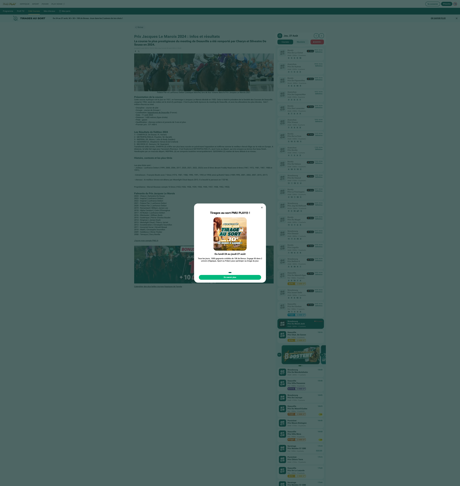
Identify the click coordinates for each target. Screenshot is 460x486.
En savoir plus (230, 277)
